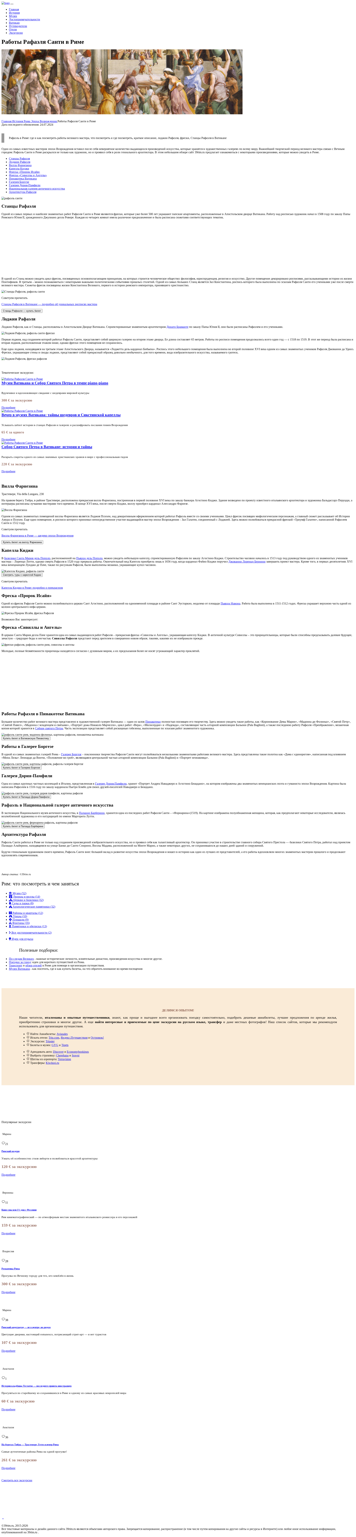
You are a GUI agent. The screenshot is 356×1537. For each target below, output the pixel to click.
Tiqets (64, 1045)
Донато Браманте (177, 326)
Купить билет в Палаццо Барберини (23, 826)
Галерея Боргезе (19, 181)
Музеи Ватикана (19, 968)
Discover (58, 1051)
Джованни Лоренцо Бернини (247, 561)
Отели (13, 29)
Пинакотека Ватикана (23, 178)
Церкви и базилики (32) (28, 900)
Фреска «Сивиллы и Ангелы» (28, 175)
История (14, 12)
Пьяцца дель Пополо (89, 558)
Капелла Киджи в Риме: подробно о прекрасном (32, 587)
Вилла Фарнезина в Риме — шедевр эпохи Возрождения (37, 535)
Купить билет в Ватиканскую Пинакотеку (26, 738)
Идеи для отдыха (22, 938)
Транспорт (15, 965)
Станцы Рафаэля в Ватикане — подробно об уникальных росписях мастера (49, 304)
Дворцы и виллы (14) (26, 896)
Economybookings (78, 1051)
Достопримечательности (24, 19)
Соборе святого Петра (49, 728)
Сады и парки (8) (22, 903)
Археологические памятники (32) (33, 906)
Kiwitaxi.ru (52, 1062)
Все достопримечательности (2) (31, 932)
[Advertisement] (112, 248)
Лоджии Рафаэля (19, 161)
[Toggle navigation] (11, 4)
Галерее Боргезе (71, 754)
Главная (14, 9)
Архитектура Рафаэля (22, 192)
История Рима (21, 121)
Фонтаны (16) (20, 923)
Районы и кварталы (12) (27, 913)
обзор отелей (33, 965)
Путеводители (18, 26)
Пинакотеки (153, 721)
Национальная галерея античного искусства (37, 188)
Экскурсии (16, 32)
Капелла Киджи (19, 168)
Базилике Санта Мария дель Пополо (27, 558)
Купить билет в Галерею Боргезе (21, 767)
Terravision (64, 1059)
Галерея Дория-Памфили (24, 185)
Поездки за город (20, 962)
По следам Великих (21, 958)
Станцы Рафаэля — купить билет (22, 310)
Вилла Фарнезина (20, 165)
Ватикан (14, 22)
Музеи (13, 16)
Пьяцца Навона (230, 603)
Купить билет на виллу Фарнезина (22, 542)
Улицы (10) (19, 916)
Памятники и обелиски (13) (29, 926)
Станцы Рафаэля (19, 158)
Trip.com (54, 1037)
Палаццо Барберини (92, 813)
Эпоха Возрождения (44, 121)
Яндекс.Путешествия (74, 1037)
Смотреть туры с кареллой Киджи (22, 574)
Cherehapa (62, 1055)
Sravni (75, 1055)
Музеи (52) (19, 893)
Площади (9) (20, 919)
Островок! (97, 1037)
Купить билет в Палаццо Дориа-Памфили (26, 797)
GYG (55, 1045)
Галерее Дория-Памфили (111, 783)
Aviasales (62, 1033)
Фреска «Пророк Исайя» (24, 171)
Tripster (50, 1041)
